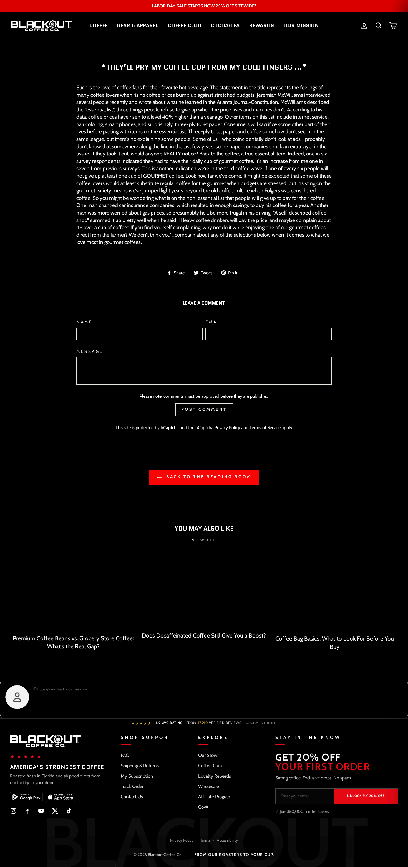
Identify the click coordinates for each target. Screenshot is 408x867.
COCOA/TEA (225, 25)
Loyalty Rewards (214, 776)
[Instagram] (13, 810)
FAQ (125, 755)
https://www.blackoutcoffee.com (62, 689)
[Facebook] (27, 810)
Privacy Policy (227, 427)
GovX (203, 807)
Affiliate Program (215, 796)
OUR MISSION (301, 25)
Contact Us (132, 796)
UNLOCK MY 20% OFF (366, 796)
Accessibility (227, 840)
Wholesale (208, 786)
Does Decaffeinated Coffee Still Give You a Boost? (204, 635)
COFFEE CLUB (184, 25)
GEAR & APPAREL (137, 25)
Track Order (132, 786)
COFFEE (98, 25)
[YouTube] (41, 810)
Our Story (208, 755)
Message (89, 351)
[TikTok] (69, 810)
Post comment (204, 409)
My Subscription (137, 776)
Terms (205, 840)
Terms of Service (265, 427)
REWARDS (261, 25)
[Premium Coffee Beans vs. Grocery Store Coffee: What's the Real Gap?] (73, 594)
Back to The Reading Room (208, 476)
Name (84, 322)
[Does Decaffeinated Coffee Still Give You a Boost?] (204, 592)
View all (204, 540)
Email (214, 322)
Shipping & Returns (140, 765)
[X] (55, 810)
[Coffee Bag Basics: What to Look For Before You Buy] (334, 594)
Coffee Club (210, 765)
